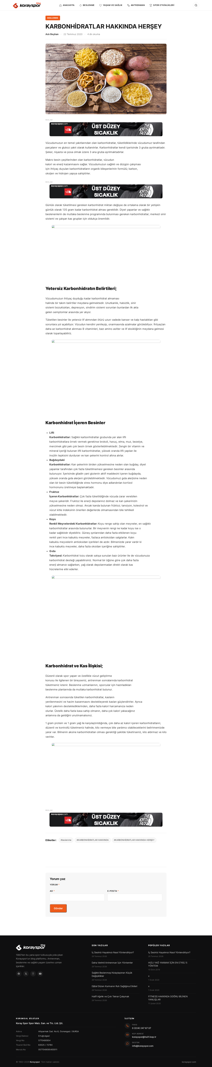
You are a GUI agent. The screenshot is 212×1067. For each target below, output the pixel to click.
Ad (52, 891)
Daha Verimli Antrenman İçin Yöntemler (112, 962)
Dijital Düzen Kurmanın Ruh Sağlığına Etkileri (114, 986)
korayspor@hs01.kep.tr (144, 1037)
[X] (26, 973)
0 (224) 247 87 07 (141, 1028)
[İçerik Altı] (106, 820)
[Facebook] (19, 973)
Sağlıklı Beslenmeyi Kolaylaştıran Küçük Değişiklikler (112, 974)
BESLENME (52, 18)
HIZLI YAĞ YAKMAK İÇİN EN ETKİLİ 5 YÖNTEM (167, 964)
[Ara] (196, 5)
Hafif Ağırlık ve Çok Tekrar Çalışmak (110, 996)
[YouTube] (40, 973)
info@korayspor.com (142, 1046)
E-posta (113, 891)
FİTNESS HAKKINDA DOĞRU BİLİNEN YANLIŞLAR (168, 998)
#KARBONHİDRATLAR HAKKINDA (93, 840)
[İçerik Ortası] (106, 191)
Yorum (55, 884)
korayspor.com (189, 1062)
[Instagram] (33, 973)
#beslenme (66, 840)
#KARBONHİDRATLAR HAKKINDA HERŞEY (134, 840)
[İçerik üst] (106, 129)
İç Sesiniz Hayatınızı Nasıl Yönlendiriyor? (113, 952)
